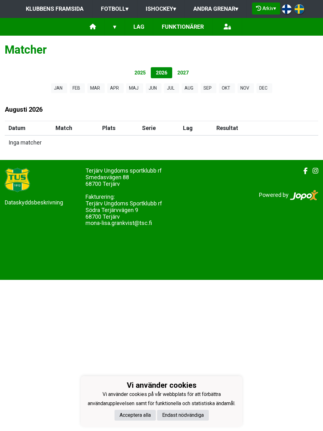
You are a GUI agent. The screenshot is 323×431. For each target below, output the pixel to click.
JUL (170, 88)
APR (114, 88)
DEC (263, 88)
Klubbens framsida (55, 8)
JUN (153, 88)
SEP (207, 88)
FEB (76, 88)
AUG (189, 88)
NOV (244, 88)
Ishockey (161, 8)
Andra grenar (215, 8)
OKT (226, 88)
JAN (58, 88)
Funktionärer (183, 26)
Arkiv (269, 8)
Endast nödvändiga (183, 415)
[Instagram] (313, 171)
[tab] (140, 72)
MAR (95, 88)
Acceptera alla (135, 415)
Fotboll (114, 8)
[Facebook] (303, 171)
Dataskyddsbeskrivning (34, 202)
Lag (138, 26)
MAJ (133, 88)
